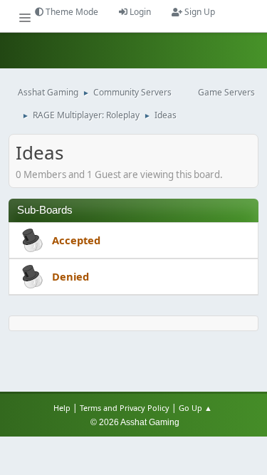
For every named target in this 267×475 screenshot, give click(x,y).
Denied (70, 276)
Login (139, 12)
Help (61, 407)
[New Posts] (30, 241)
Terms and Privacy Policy (124, 407)
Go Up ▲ (196, 407)
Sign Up (198, 12)
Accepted (76, 240)
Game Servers (226, 92)
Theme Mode (70, 12)
